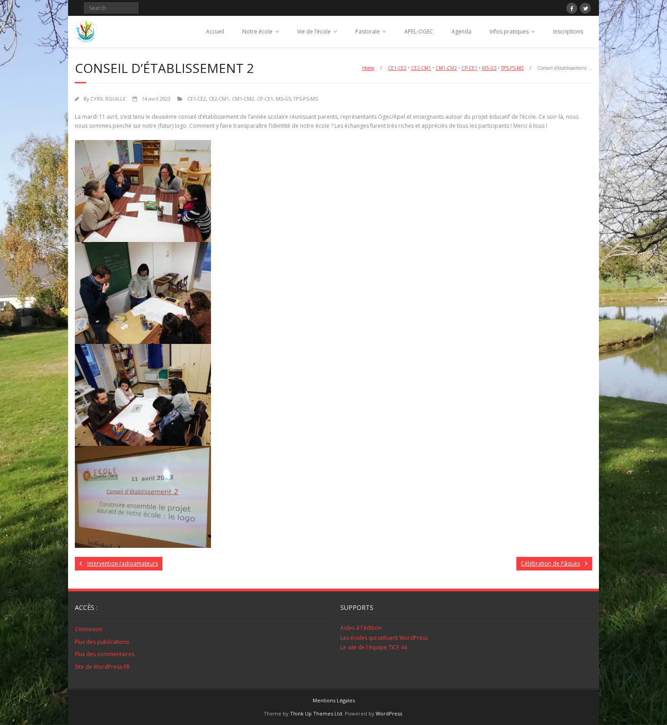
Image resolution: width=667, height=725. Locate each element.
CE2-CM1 (421, 68)
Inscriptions (568, 31)
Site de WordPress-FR (102, 667)
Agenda (461, 31)
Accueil (215, 31)
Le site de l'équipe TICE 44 (373, 647)
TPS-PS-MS (512, 68)
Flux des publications (102, 642)
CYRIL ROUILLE (108, 98)
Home (368, 68)
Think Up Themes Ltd (316, 713)
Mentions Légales (334, 700)
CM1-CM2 (446, 68)
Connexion (89, 629)
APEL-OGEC (418, 31)
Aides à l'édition (361, 628)
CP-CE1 (469, 68)
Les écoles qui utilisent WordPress (384, 638)
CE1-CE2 (397, 68)
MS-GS (489, 68)
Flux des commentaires (104, 654)
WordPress (389, 713)
